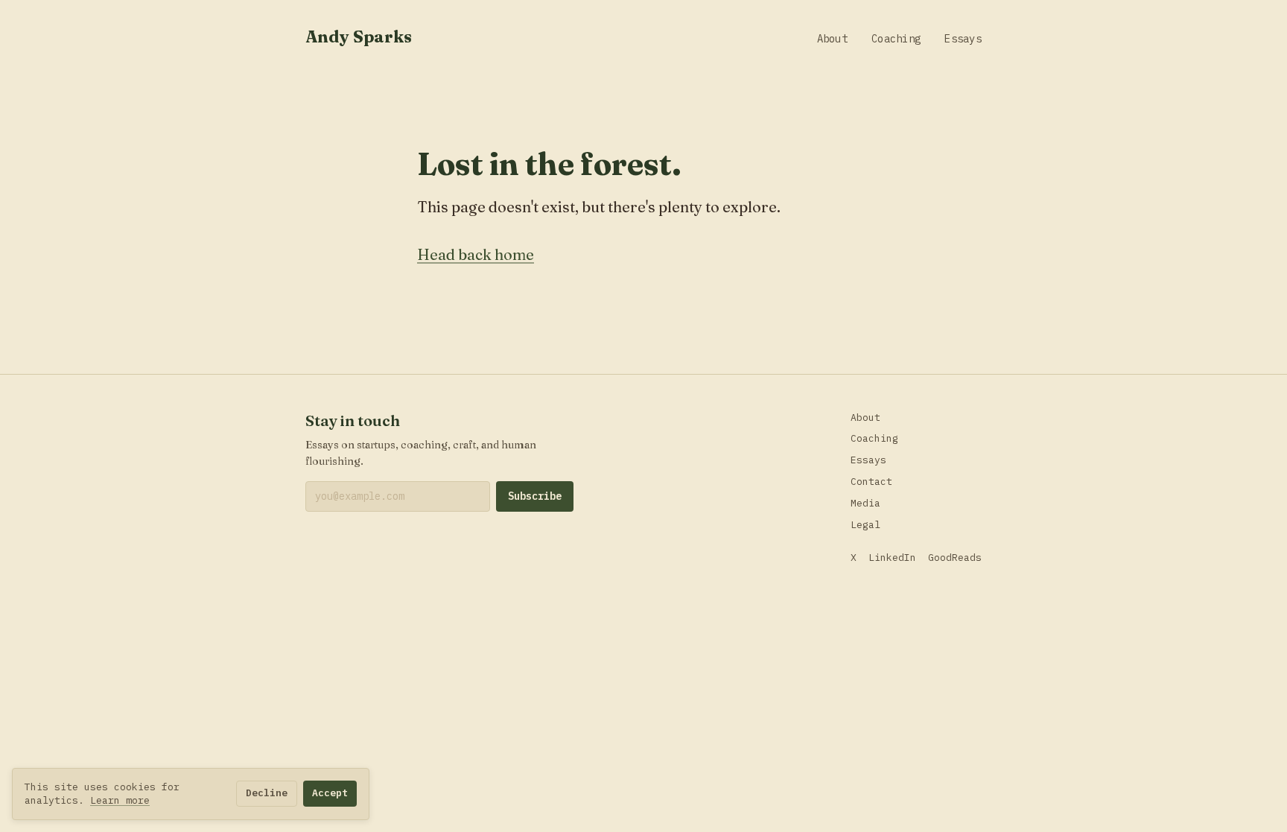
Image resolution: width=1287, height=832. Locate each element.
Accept (330, 793)
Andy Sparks (358, 36)
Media (865, 503)
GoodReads (955, 557)
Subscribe (535, 496)
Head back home (475, 254)
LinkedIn (892, 557)
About (832, 38)
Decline (266, 793)
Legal (865, 524)
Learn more (120, 800)
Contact (871, 481)
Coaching (896, 38)
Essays (963, 38)
